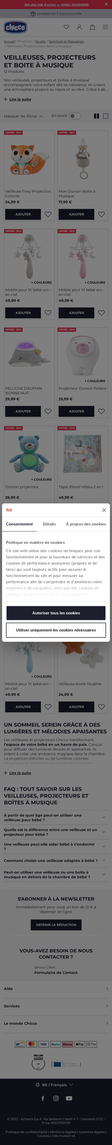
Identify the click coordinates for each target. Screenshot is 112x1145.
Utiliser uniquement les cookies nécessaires (56, 630)
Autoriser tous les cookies (56, 613)
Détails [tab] (49, 524)
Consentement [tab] (19, 524)
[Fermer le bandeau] (104, 510)
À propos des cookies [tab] (86, 524)
